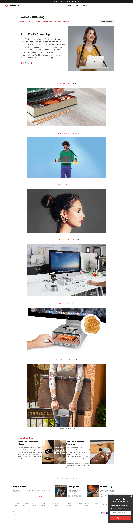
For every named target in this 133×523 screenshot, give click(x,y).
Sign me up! (120, 518)
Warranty (96, 503)
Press (28, 22)
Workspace (85, 5)
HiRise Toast (63, 303)
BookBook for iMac (64, 360)
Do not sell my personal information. (22, 511)
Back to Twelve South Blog (68, 478)
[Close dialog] (131, 496)
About (104, 504)
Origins (22, 22)
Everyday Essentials (49, 22)
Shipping (80, 503)
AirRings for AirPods (63, 185)
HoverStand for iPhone (64, 240)
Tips (69, 22)
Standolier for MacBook (64, 133)
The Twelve (36, 22)
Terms (107, 504)
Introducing (62, 22)
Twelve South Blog (31, 17)
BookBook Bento (64, 84)
